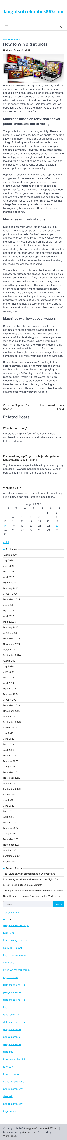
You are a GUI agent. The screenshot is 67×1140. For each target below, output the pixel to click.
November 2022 (11, 777)
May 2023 (8, 744)
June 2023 (8, 738)
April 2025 (8, 616)
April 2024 (8, 683)
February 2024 (10, 694)
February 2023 (10, 761)
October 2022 (10, 783)
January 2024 (10, 699)
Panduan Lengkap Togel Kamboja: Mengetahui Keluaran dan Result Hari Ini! (31, 458)
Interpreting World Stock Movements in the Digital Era (30, 879)
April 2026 (8, 577)
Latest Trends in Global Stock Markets (22, 885)
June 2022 (8, 805)
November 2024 (11, 644)
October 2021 (10, 850)
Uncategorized (11, 39)
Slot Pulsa (9, 932)
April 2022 (8, 817)
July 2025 (8, 605)
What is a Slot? (12, 487)
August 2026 (10, 554)
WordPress (9, 1135)
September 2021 (11, 856)
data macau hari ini (14, 1022)
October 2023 (10, 716)
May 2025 (8, 610)
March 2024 (9, 688)
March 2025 (9, 621)
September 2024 (12, 655)
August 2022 (10, 794)
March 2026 (9, 582)
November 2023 (11, 711)
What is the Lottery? (15, 428)
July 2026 (8, 560)
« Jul (6, 542)
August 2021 (9, 861)
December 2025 (11, 599)
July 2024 (8, 666)
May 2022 (8, 811)
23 (57, 525)
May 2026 (8, 571)
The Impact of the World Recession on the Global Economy (33, 890)
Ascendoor (28, 1132)
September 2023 (12, 722)
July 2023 (8, 733)
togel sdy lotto (11, 1111)
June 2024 (8, 672)
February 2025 (10, 627)
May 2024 (8, 677)
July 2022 (8, 800)
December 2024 (11, 638)
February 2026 (10, 588)
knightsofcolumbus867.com (33, 12)
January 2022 (10, 833)
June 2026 (8, 566)
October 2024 (10, 649)
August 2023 (10, 727)
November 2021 (11, 844)
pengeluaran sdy (13, 1103)
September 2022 (12, 789)
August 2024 (10, 660)
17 (5, 525)
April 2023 (8, 750)
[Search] (61, 27)
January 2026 (10, 593)
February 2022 (10, 828)
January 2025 (10, 632)
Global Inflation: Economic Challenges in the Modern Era (31, 896)
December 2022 (11, 772)
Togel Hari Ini (11, 912)
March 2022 (9, 822)
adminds (10, 50)
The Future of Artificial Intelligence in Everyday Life (29, 873)
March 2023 (9, 755)
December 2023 (11, 705)
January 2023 (10, 766)
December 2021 (11, 839)
